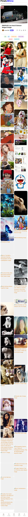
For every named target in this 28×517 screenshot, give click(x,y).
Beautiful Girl (17, 39)
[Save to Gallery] (12, 45)
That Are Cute (13, 36)
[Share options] (12, 43)
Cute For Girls (21, 36)
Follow (12, 30)
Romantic (10, 39)
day (5, 36)
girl (8, 36)
